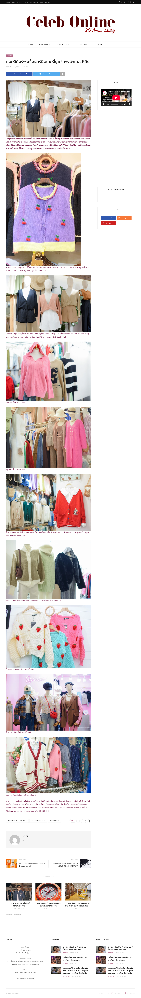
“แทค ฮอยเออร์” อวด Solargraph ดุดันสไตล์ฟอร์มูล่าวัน (48, 904)
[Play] (104, 104)
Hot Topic (66, 976)
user (25, 836)
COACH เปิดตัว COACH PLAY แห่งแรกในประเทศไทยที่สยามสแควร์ (77, 904)
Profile (100, 44)
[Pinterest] (85, 821)
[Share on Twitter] (81, 821)
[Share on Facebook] (78, 821)
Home (31, 44)
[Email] (89, 821)
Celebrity (43, 44)
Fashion (9, 55)
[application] (116, 97)
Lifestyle (85, 44)
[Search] (109, 44)
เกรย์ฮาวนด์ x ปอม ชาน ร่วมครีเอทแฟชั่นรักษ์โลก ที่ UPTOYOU (65, 865)
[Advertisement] (116, 148)
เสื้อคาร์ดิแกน (54, 821)
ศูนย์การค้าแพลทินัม (38, 821)
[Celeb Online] (71, 23)
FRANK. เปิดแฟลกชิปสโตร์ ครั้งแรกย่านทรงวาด (19, 904)
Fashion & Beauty (64, 44)
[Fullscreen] (129, 104)
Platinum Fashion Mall (17, 821)
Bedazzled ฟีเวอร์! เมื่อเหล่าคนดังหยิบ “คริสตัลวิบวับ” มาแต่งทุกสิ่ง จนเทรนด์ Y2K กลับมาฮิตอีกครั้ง (45, 2)
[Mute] (125, 104)
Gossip (65, 953)
